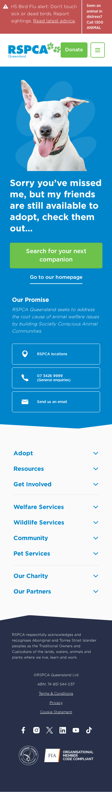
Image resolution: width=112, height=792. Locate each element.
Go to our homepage (56, 277)
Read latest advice (54, 21)
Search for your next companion (56, 255)
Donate (74, 49)
